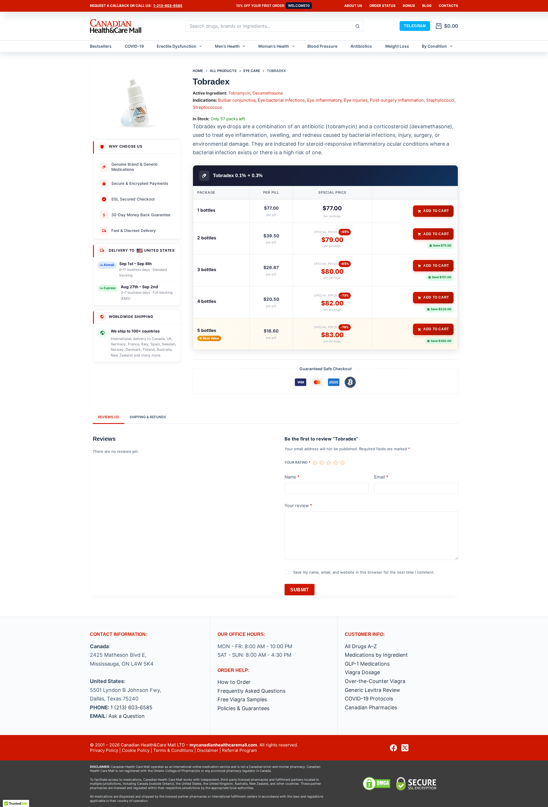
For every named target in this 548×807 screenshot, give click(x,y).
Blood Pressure (322, 46)
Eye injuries (356, 100)
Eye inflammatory (324, 100)
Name (292, 477)
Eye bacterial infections (281, 100)
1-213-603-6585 (167, 5)
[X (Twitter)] (404, 747)
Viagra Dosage (362, 672)
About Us (353, 5)
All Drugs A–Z (361, 646)
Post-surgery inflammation (397, 100)
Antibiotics (361, 46)
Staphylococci (440, 100)
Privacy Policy (104, 750)
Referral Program (239, 750)
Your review (298, 505)
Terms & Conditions (173, 750)
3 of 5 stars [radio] (328, 462)
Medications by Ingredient (376, 655)
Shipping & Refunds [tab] (148, 417)
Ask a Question (126, 716)
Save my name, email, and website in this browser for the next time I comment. (364, 572)
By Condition (434, 46)
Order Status (382, 5)
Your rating (297, 462)
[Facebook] (393, 747)
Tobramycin (239, 93)
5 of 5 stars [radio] (342, 462)
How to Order (234, 682)
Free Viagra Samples (242, 699)
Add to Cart (436, 211)
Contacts (448, 5)
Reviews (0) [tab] (108, 417)
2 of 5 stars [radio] (321, 462)
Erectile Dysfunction (176, 46)
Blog (427, 5)
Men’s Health (227, 46)
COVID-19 (134, 46)
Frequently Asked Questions (251, 691)
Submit (299, 589)
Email (381, 477)
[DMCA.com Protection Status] (376, 783)
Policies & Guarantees (243, 708)
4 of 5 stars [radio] (335, 462)
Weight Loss (397, 46)
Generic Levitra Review (372, 690)
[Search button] (357, 26)
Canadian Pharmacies (371, 707)
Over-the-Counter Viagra (375, 681)
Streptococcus (207, 107)
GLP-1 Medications (367, 664)
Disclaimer (207, 750)
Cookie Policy (136, 750)
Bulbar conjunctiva (236, 100)
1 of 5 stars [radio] (315, 462)
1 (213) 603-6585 (131, 707)
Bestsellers (101, 46)
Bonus (409, 5)
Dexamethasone (268, 93)
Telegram (415, 26)
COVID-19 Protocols (369, 699)
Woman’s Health (273, 46)
